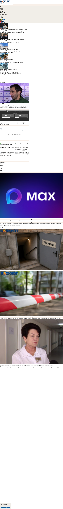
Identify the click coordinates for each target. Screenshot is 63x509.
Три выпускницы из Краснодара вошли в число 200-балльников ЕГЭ (7, 52)
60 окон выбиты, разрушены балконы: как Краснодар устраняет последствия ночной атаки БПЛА (37, 318)
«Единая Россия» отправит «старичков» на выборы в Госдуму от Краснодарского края (9, 42)
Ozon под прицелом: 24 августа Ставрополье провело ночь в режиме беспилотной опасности (9, 365)
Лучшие (4, 130)
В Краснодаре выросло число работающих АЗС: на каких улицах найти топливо (9, 72)
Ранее (6, 130)
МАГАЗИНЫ (3, 22)
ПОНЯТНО (5, 507)
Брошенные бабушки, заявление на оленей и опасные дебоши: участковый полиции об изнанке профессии (12, 31)
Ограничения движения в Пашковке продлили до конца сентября (55, 223)
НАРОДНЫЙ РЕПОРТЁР (3, 11)
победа (3, 124)
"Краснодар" (1, 124)
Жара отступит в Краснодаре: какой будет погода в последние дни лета (21, 318)
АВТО (0, 6)
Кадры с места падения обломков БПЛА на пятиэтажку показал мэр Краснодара (26, 367)
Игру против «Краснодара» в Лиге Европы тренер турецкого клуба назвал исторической (10, 123)
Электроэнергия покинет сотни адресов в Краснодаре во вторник (52, 318)
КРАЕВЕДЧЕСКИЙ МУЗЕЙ (3, 9)
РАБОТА (4, 19)
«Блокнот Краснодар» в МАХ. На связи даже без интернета (5, 218)
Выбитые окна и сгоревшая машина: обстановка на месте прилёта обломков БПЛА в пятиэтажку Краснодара (28, 365)
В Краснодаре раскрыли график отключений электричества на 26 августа (22, 223)
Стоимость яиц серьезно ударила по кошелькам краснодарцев (20, 220)
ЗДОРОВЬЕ (1, 8)
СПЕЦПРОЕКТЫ (2, 15)
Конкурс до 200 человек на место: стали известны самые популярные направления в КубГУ (10, 51)
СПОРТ (1, 16)
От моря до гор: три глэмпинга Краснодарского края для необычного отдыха (8, 223)
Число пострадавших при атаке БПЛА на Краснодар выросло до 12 (52, 367)
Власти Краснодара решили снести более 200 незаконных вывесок (47, 365)
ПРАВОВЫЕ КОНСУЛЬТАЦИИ (3, 14)
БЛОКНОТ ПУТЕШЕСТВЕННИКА (3, 7)
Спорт (0, 82)
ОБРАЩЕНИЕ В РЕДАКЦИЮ (3, 12)
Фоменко (8, 124)
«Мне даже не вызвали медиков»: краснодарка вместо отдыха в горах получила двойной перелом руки (39, 223)
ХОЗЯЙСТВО (1, 17)
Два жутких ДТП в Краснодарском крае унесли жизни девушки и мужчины (7, 220)
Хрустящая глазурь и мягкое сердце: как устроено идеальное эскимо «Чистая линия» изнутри (11, 225)
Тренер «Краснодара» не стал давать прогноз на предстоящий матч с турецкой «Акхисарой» (10, 122)
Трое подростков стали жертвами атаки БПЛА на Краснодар (39, 367)
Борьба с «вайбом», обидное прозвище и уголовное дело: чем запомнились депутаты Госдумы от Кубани (12, 41)
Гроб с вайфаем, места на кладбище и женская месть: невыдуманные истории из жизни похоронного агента (12, 32)
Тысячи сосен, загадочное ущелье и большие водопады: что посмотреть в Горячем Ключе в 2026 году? (11, 62)
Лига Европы (5, 124)
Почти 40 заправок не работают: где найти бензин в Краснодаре (12, 367)
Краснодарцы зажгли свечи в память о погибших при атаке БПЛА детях (7, 318)
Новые (1, 130)
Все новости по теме (2, 30)
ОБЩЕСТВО (1, 13)
